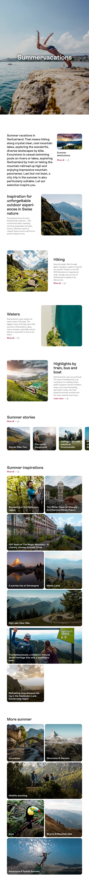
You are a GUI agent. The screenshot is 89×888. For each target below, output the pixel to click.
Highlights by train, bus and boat (71, 120)
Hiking (48, 120)
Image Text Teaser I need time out (24, 120)
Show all (11, 418)
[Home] (10, 3)
